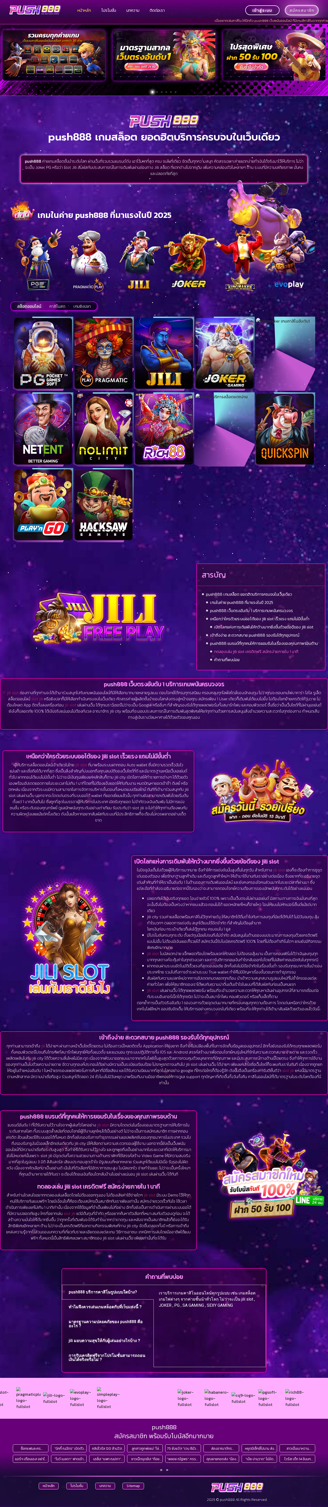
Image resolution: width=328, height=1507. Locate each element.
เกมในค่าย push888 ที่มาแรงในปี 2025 (241, 602)
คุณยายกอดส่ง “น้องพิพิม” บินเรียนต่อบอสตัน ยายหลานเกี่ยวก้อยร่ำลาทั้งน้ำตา (221, 1459)
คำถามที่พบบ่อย (227, 660)
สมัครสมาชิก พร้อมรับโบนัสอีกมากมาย (164, 1436)
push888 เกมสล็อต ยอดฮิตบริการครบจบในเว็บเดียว (249, 594)
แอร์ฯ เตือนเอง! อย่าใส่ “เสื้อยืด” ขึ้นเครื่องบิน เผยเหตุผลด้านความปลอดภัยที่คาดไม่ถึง (31, 1459)
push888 (164, 1427)
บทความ (132, 10)
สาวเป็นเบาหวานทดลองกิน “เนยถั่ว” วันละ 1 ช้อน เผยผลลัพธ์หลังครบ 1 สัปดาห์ (297, 1448)
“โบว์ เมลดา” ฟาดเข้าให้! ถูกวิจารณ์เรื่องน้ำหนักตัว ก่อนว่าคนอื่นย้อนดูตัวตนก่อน (69, 1459)
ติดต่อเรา (157, 10)
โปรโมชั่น (108, 10)
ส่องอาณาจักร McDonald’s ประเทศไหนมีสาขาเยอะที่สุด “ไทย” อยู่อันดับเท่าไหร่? (221, 1448)
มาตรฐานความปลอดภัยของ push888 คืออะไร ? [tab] (106, 1323)
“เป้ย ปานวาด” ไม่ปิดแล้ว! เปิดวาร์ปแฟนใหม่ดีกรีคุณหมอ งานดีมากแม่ (259, 1459)
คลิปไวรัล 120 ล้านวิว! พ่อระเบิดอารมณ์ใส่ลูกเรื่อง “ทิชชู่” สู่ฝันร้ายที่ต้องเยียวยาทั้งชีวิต (107, 1448)
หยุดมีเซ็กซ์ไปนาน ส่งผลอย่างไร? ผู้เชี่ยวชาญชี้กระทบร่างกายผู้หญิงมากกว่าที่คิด (259, 1448)
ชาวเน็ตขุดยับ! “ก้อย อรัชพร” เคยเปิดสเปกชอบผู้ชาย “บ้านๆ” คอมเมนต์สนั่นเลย (145, 1459)
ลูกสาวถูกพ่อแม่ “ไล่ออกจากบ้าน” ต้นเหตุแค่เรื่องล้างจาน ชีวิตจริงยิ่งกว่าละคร (145, 1448)
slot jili (37, 699)
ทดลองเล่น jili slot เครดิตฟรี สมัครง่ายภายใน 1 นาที (256, 651)
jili (43, 1046)
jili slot (13, 693)
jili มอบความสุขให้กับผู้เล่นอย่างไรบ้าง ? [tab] (104, 1340)
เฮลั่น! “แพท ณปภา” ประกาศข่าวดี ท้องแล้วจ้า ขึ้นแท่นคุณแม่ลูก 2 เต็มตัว (107, 1459)
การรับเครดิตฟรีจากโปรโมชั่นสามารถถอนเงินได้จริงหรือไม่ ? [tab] (107, 1357)
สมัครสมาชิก (301, 10)
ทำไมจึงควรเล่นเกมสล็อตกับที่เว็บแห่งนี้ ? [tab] (105, 1306)
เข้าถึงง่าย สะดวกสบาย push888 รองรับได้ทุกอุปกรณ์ (254, 635)
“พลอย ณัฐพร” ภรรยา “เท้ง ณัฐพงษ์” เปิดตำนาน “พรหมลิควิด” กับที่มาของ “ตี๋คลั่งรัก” (183, 1459)
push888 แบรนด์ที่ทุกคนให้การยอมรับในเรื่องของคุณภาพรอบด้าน (264, 643)
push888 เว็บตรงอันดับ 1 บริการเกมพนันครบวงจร (251, 610)
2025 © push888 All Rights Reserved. (237, 1499)
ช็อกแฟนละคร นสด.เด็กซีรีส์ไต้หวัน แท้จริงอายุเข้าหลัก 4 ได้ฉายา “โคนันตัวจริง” (31, 1448)
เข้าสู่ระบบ (262, 10)
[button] (152, 92)
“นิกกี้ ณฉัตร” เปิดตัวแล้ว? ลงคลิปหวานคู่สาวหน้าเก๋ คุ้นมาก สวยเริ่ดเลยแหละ (69, 1448)
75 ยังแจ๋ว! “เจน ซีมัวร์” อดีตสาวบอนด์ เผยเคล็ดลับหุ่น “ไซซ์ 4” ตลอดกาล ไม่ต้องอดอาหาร (183, 1448)
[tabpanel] (210, 1301)
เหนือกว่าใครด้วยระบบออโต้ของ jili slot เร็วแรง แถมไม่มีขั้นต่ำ (259, 619)
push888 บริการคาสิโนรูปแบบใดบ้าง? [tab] (103, 1292)
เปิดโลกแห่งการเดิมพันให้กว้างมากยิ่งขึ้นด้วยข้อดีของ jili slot (263, 627)
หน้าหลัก (84, 10)
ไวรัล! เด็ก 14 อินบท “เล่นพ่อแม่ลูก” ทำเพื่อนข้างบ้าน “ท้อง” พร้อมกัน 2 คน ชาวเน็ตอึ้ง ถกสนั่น (298, 1459)
